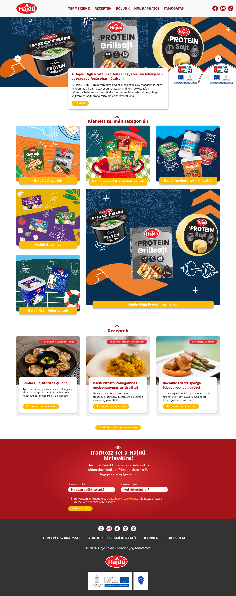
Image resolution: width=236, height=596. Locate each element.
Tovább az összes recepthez (118, 427)
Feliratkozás (80, 508)
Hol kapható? (146, 8)
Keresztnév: (77, 484)
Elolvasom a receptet (40, 406)
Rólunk (123, 8)
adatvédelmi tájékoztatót (123, 499)
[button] (17, 58)
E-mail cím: (129, 484)
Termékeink (79, 8)
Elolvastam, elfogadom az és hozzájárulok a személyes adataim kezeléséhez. (117, 500)
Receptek (103, 8)
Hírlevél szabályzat (61, 538)
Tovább (80, 103)
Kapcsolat (176, 538)
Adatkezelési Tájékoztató (112, 538)
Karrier (151, 538)
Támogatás (174, 8)
